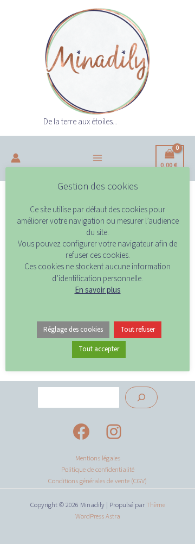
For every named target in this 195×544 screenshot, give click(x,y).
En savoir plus (98, 290)
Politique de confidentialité (97, 470)
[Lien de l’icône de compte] (16, 158)
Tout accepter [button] (99, 349)
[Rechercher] (141, 397)
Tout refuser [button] (137, 329)
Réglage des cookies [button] (73, 329)
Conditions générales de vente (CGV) (97, 481)
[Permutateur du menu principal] (97, 158)
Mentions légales (97, 458)
